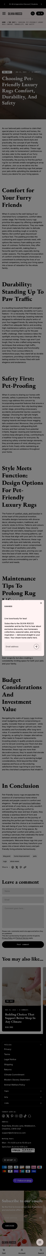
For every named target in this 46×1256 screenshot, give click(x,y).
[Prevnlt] (36, 646)
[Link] (8, 606)
